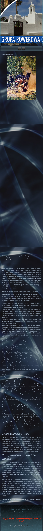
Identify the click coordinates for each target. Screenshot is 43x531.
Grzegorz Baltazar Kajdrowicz (25, 512)
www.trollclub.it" (6, 260)
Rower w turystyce (27, 509)
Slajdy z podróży (15, 509)
